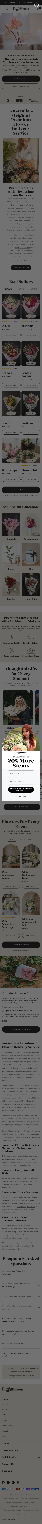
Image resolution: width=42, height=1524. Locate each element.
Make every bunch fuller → (21, 789)
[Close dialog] (36, 5)
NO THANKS (21, 797)
